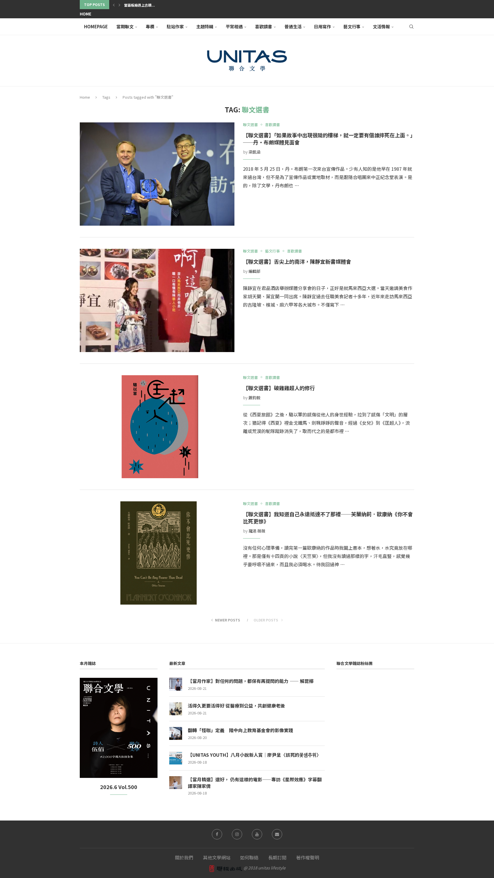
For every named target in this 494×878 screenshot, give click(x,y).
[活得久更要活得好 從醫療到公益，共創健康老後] (175, 708)
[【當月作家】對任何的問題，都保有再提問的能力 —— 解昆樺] (175, 684)
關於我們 (184, 857)
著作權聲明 (307, 857)
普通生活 (293, 26)
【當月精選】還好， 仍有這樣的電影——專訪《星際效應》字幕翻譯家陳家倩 (255, 782)
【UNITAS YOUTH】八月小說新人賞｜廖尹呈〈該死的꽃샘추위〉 (254, 755)
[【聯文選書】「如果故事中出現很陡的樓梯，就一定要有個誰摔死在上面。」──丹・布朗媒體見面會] (157, 174)
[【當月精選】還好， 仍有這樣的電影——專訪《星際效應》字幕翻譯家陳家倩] (175, 782)
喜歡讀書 (263, 26)
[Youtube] (257, 834)
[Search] (411, 26)
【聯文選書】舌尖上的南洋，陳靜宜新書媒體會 (297, 261)
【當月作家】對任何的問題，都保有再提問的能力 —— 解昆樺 (251, 681)
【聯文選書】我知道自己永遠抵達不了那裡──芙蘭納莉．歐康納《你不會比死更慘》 (328, 517)
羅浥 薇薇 (256, 531)
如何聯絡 (249, 857)
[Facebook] (217, 834)
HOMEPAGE (96, 26)
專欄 (150, 26)
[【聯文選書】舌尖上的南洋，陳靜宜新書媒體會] (157, 300)
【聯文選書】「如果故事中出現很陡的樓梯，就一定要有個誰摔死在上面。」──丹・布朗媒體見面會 (328, 138)
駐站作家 (175, 26)
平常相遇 (234, 26)
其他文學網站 (216, 857)
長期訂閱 (277, 857)
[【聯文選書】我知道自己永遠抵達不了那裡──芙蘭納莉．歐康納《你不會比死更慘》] (157, 553)
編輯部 (254, 271)
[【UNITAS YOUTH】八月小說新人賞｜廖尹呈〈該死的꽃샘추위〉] (175, 758)
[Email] (277, 834)
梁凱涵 (254, 152)
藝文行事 (351, 26)
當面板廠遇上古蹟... (139, 5)
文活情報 (381, 26)
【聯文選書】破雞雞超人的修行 (279, 388)
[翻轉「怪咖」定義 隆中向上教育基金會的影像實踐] (175, 733)
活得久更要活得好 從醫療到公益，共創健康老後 (236, 705)
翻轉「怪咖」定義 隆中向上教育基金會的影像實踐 (240, 730)
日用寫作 (322, 26)
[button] (113, 4)
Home (85, 14)
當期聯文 (125, 26)
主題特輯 (204, 26)
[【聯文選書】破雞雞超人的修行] (157, 426)
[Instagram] (237, 834)
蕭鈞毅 (254, 397)
